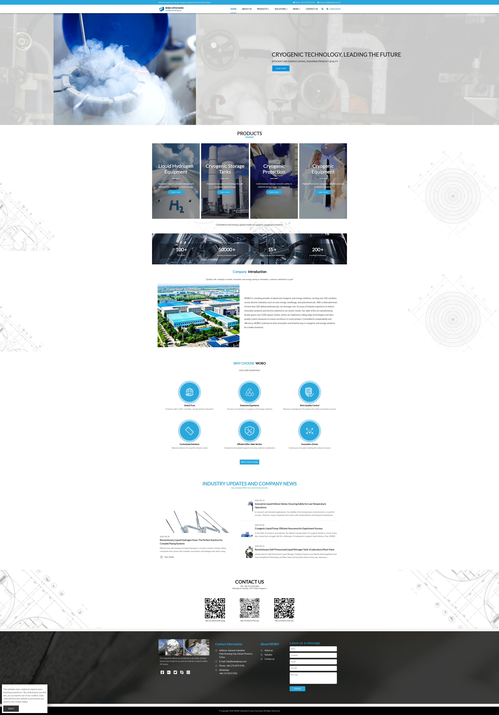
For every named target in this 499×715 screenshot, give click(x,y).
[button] (495, 66)
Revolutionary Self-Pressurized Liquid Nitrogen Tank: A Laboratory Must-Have (294, 549)
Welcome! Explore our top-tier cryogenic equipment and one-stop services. (185, 2)
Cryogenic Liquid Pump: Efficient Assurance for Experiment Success (289, 528)
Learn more (31, 68)
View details (169, 557)
